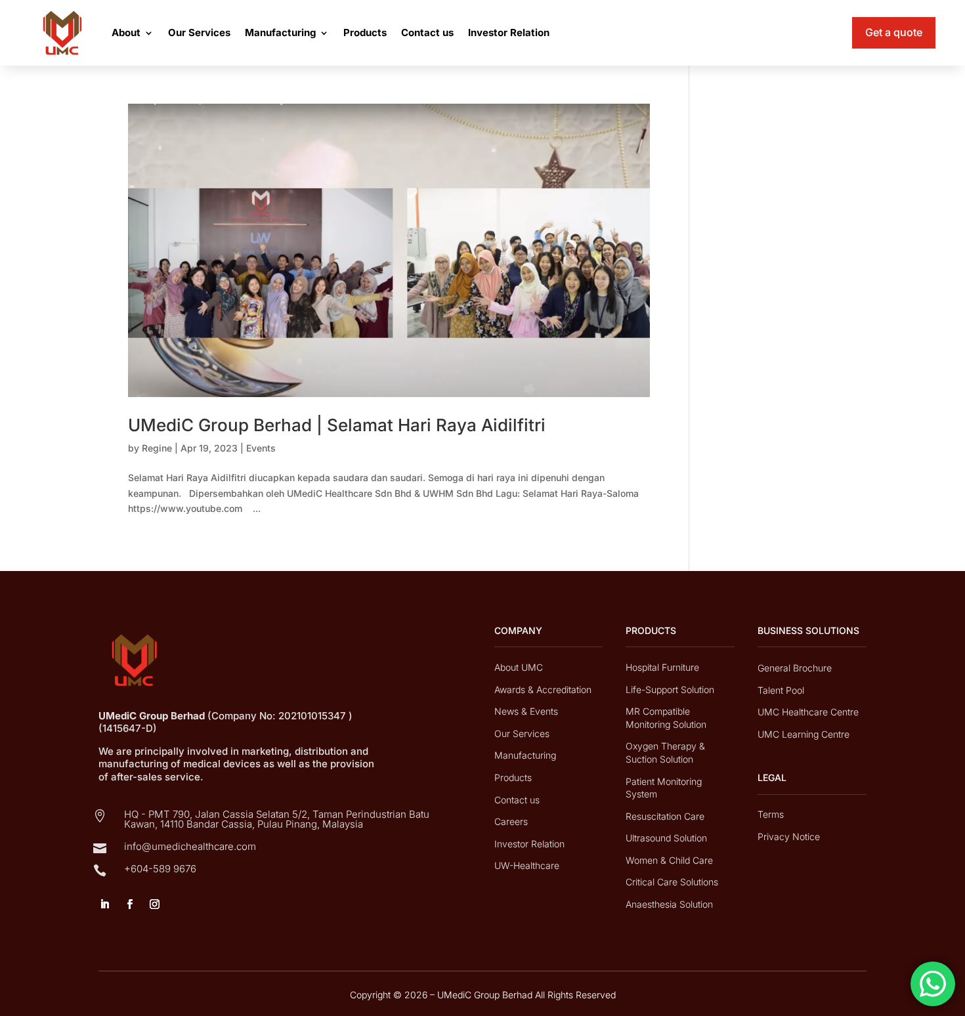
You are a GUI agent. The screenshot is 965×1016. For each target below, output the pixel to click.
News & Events (526, 711)
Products (365, 32)
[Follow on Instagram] (154, 904)
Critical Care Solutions (672, 881)
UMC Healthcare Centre (808, 711)
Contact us (427, 32)
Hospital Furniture (662, 667)
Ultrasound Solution (666, 837)
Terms (771, 814)
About (126, 32)
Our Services (199, 32)
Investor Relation (508, 32)
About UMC (518, 667)
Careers (511, 821)
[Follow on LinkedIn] (104, 904)
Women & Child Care (669, 860)
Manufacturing (280, 32)
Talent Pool (781, 690)
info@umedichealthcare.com (190, 846)
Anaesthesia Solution (669, 904)
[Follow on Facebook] (129, 904)
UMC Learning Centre (803, 734)
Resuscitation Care (665, 816)
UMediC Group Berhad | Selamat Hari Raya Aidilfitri (337, 425)
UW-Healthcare (526, 865)
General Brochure (795, 667)
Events (261, 448)
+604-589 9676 (160, 868)
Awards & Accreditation (542, 689)
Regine (157, 448)
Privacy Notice (789, 836)
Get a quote (893, 32)
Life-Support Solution (670, 689)
